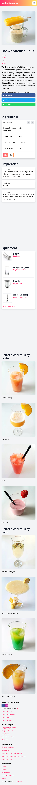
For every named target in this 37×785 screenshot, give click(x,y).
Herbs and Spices (8, 747)
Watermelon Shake (8, 737)
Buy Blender (17, 284)
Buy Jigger (16, 256)
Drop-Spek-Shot (7, 731)
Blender (17, 281)
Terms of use (6, 772)
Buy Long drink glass (20, 270)
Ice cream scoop (20, 295)
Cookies (4, 769)
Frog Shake (6, 734)
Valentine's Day (7, 759)
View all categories (8, 714)
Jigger (16, 253)
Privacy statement (8, 775)
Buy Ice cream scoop (20, 297)
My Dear (5, 740)
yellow (4, 63)
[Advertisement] (18, 223)
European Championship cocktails (14, 756)
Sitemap (4, 779)
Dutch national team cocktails (12, 753)
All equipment (8, 306)
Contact (4, 766)
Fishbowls (5, 750)
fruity (4, 58)
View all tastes (7, 717)
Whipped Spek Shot (9, 728)
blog (18, 708)
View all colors (7, 721)
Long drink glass (21, 267)
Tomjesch (18, 782)
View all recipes (7, 711)
